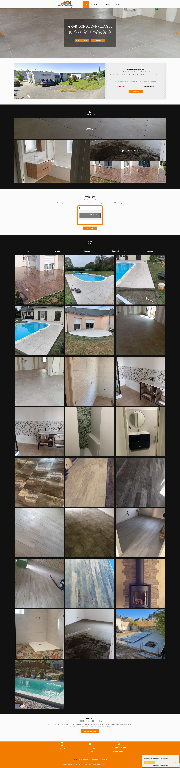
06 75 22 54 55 (62, 751)
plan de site (105, 764)
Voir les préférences (172, 762)
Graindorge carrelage (69, 764)
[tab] (28, 251)
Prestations (84, 759)
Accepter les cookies (149, 762)
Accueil (75, 759)
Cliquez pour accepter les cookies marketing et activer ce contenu (90, 215)
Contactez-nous (81, 40)
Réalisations (94, 759)
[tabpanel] (90, 482)
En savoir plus (98, 40)
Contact (104, 759)
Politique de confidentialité (164, 765)
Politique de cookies (155, 765)
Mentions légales (80, 764)
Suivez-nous (90, 228)
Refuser (161, 762)
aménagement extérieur (153, 76)
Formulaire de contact (90, 731)
